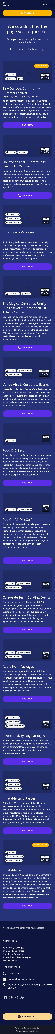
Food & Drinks (13, 450)
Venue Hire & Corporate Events (26, 384)
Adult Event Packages (18, 666)
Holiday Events (10, 960)
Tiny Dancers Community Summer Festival (21, 90)
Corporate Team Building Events (26, 597)
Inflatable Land (14, 870)
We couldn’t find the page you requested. (26, 928)
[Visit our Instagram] (16, 997)
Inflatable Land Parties (19, 798)
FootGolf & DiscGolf (17, 519)
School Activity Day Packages (24, 735)
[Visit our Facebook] (5, 997)
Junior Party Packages (18, 232)
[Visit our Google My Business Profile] (11, 997)
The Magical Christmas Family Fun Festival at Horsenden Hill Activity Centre (25, 307)
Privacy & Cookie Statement (27, 1031)
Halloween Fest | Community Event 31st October (24, 164)
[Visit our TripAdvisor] (22, 997)
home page (38, 49)
